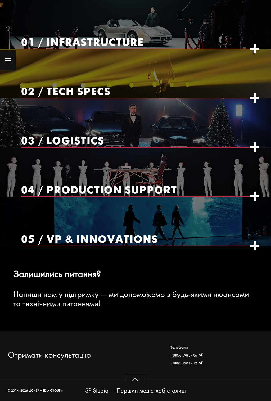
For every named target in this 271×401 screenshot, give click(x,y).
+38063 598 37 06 (184, 355)
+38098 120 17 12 (184, 363)
